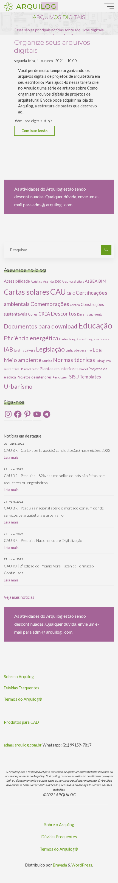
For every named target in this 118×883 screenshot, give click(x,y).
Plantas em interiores (59, 368)
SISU (74, 377)
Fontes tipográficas (72, 339)
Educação (95, 325)
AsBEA (91, 280)
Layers (30, 350)
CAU (58, 291)
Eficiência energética (31, 338)
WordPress (81, 865)
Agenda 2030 (52, 281)
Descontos (63, 313)
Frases (104, 339)
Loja (50, 121)
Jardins (19, 350)
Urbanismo (18, 386)
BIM (102, 280)
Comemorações (49, 303)
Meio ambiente (22, 359)
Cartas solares (26, 292)
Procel (83, 369)
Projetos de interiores (34, 377)
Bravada (59, 865)
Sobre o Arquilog (19, 676)
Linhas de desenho (79, 350)
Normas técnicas (74, 359)
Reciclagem (60, 377)
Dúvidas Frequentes (21, 688)
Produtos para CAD (21, 722)
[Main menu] (109, 6)
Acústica (36, 281)
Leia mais (11, 457)
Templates (90, 376)
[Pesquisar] (106, 250)
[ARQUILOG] (8, 6)
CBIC (71, 293)
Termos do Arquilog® (23, 699)
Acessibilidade (17, 280)
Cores (33, 314)
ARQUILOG (36, 6)
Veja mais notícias (19, 597)
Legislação (50, 349)
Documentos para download (40, 326)
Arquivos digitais (29, 121)
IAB (8, 349)
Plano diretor (30, 369)
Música (47, 361)
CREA (44, 313)
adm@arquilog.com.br (23, 745)
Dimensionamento (89, 314)
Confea (75, 305)
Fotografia (92, 339)
